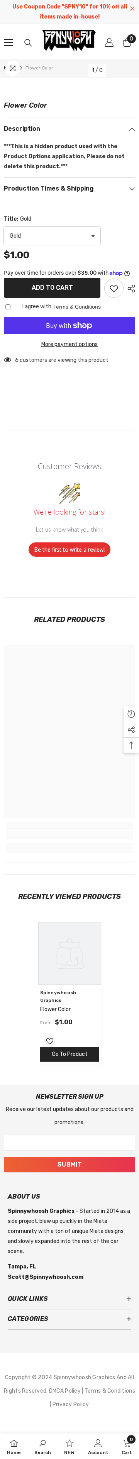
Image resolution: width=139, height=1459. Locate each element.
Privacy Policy (71, 1404)
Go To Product (70, 1054)
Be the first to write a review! (69, 549)
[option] (69, 994)
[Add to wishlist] (114, 288)
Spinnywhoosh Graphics (85, 1377)
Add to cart (52, 287)
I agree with (36, 306)
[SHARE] (129, 288)
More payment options (69, 344)
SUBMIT (70, 1164)
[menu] (8, 42)
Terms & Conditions (77, 307)
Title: (17, 219)
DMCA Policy (65, 1391)
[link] (69, 835)
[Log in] (109, 42)
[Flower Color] (69, 953)
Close (132, 9)
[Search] (28, 42)
